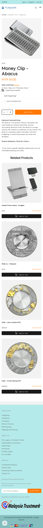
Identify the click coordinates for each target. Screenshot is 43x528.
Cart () (38, 2)
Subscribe (34, 491)
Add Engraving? (14, 101)
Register (31, 2)
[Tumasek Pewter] (9, 8)
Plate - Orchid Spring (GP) (11, 381)
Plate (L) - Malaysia (9, 264)
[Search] (36, 8)
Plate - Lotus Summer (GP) (11, 322)
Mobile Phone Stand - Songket (13, 205)
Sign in (24, 2)
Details (16, 85)
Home (4, 15)
